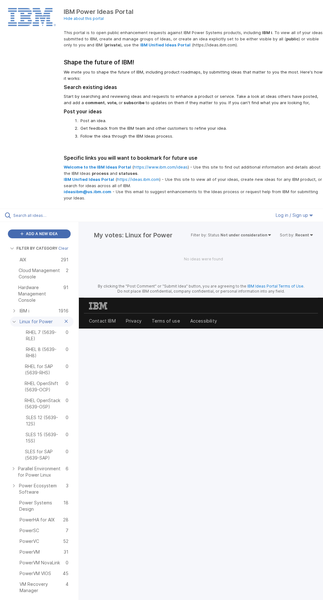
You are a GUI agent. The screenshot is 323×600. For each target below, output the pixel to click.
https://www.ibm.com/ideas (161, 166)
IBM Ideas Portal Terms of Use (275, 286)
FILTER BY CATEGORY (36, 248)
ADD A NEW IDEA (41, 233)
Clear (63, 248)
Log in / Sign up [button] (292, 215)
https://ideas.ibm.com (138, 179)
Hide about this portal (84, 18)
